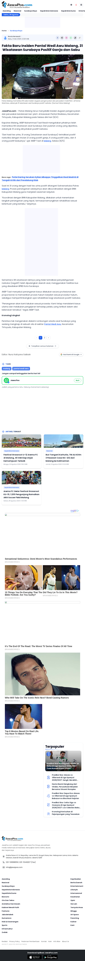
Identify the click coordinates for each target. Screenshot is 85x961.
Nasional (17, 11)
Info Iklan (56, 941)
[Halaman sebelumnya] (36, 338)
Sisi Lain (74, 904)
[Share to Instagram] (66, 38)
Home (4, 31)
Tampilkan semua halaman (43, 346)
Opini (73, 900)
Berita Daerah (76, 882)
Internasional (76, 893)
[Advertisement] (41, 241)
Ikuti (77, 380)
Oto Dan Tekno (8, 900)
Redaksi (5, 941)
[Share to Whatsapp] (71, 38)
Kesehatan (75, 897)
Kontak (44, 941)
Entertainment (77, 886)
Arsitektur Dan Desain (11, 904)
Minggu (74, 911)
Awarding (7, 11)
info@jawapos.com (14, 867)
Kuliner (73, 922)
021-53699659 (12, 862)
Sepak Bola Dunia (68, 11)
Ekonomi (5, 897)
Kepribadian (76, 879)
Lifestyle (74, 890)
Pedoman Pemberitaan (30, 941)
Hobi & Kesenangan (10, 922)
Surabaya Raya (30, 11)
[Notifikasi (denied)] (76, 5)
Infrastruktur (7, 929)
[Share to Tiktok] (75, 38)
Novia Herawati (14, 36)
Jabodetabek (7, 914)
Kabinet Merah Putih (10, 907)
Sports (4, 925)
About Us (65, 941)
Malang (47, 140)
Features (5, 911)
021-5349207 (25, 862)
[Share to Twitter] (62, 38)
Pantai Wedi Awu (52, 324)
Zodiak (4, 932)
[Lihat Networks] (71, 5)
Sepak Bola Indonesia (49, 11)
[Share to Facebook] (57, 38)
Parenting (75, 918)
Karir (72, 925)
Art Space (75, 914)
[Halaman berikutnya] (48, 338)
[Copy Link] (79, 38)
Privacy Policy (14, 941)
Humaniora (6, 918)
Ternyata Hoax (77, 907)
